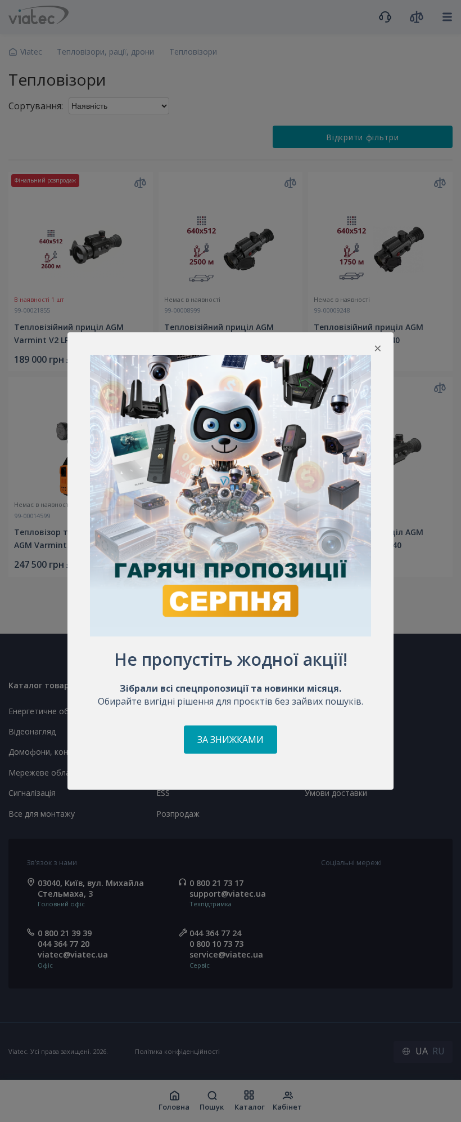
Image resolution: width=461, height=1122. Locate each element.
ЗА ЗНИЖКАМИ (230, 739)
